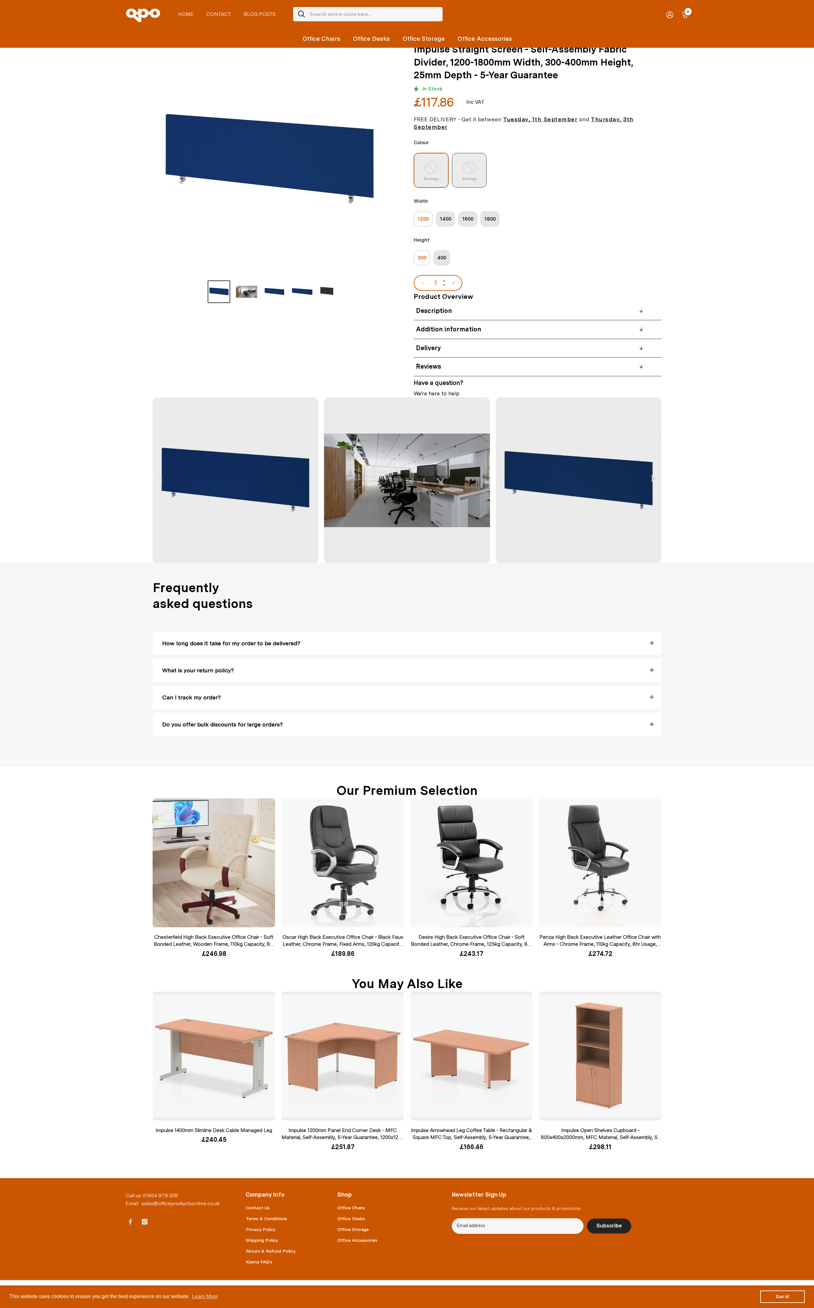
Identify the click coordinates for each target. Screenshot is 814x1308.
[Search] (368, 14)
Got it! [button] (783, 1296)
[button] (653, 478)
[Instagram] (144, 1222)
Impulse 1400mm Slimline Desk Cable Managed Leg (213, 1130)
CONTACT (218, 14)
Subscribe (609, 1226)
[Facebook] (130, 1222)
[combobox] (374, 14)
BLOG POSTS (260, 14)
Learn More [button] (205, 1296)
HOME (186, 14)
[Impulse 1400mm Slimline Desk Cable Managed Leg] (214, 1056)
